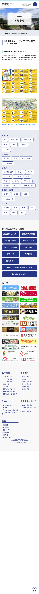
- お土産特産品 (25, 384)
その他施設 (8, 163)
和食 (27, 176)
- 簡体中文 (6, 430)
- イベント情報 (7, 379)
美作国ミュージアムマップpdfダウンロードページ (18, 124)
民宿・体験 (26, 158)
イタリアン (16, 181)
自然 (14, 144)
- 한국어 (5, 435)
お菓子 (6, 194)
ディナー (7, 176)
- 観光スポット (25, 377)
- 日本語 (5, 425)
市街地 (6, 207)
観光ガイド (10, 261)
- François (7, 437)
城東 (15, 207)
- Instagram (7, 405)
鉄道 (5, 144)
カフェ (15, 185)
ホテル (6, 158)
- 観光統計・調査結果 (9, 394)
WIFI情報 (28, 254)
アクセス (10, 254)
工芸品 (16, 194)
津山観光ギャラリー (19, 274)
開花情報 (28, 247)
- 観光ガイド (25, 389)
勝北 (14, 212)
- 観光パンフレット (9, 389)
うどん (20, 172)
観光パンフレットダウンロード (19, 267)
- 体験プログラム (26, 382)
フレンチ (27, 181)
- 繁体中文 (6, 432)
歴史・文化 (14, 139)
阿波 (5, 212)
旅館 (15, 158)
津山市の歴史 (10, 240)
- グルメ (23, 379)
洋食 (5, 181)
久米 (22, 212)
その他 (6, 149)
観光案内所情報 (28, 234)
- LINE (5, 408)
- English (6, 427)
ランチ (29, 172)
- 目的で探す (6, 384)
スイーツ (18, 176)
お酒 (25, 194)
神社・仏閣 (27, 139)
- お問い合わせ (25, 411)
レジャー (24, 144)
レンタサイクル (10, 247)
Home (5, 32)
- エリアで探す (7, 382)
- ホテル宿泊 (25, 387)
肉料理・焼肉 (8, 172)
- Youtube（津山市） (10, 410)
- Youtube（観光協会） (9, 413)
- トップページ (7, 377)
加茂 (32, 207)
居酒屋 (6, 185)
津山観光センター (10, 234)
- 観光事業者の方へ (9, 392)
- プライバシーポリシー (28, 408)
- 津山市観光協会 (26, 405)
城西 (23, 207)
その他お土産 (8, 199)
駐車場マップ (28, 240)
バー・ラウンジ (28, 185)
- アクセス (6, 387)
